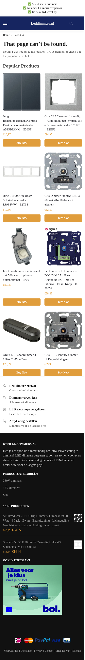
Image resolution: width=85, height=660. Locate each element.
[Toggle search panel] (71, 23)
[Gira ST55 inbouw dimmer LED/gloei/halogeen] (63, 330)
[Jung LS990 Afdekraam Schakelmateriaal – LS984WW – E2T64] (22, 171)
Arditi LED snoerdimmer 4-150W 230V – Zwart (20, 357)
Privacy (38, 650)
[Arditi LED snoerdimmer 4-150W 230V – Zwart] (22, 330)
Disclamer (26, 650)
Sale (5, 494)
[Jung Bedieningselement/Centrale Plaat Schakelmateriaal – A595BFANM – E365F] (22, 92)
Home (6, 35)
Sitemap (76, 650)
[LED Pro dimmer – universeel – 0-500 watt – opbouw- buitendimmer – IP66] (22, 246)
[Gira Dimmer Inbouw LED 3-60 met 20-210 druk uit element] (63, 171)
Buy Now (21, 142)
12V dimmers (11, 487)
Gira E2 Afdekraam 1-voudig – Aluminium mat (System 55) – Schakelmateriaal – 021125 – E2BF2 (63, 123)
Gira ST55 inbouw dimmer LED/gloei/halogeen (60, 357)
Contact (49, 650)
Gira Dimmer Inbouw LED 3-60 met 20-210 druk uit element (62, 200)
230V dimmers (12, 480)
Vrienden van (62, 650)
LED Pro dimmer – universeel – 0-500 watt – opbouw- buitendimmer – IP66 (21, 275)
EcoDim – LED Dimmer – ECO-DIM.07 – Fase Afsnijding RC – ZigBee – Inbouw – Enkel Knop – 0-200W (61, 279)
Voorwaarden (11, 650)
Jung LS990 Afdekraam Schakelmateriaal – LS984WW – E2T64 (17, 200)
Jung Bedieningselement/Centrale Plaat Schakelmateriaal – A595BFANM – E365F (20, 123)
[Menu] (9, 23)
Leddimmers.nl (42, 23)
